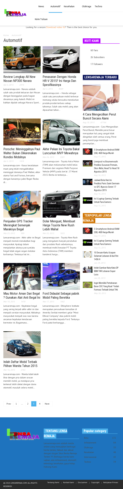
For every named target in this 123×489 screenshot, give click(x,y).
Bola (100, 437)
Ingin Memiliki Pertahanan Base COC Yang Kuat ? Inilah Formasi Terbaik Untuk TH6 (106, 286)
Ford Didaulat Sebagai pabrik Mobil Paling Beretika (61, 295)
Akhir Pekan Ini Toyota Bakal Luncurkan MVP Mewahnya (61, 151)
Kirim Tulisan (41, 19)
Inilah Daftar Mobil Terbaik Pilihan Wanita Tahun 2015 (20, 364)
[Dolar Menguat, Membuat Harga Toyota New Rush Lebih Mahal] (61, 204)
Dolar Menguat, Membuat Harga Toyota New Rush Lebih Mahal (59, 225)
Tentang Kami (53, 482)
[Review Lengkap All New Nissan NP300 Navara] (22, 59)
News (40, 9)
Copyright (95, 482)
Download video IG (55, 27)
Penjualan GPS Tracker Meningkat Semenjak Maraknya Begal (18, 225)
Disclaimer (82, 482)
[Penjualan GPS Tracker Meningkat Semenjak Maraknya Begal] (22, 204)
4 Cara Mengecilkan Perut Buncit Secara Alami (99, 116)
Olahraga (86, 6)
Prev (8, 403)
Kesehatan (69, 6)
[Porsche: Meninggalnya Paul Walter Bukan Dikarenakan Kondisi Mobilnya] (22, 131)
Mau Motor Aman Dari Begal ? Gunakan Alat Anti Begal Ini (21, 295)
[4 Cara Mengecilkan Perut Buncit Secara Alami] (101, 97)
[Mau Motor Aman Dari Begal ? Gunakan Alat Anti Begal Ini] (22, 276)
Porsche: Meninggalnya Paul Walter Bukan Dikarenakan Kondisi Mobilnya (21, 153)
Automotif (55, 6)
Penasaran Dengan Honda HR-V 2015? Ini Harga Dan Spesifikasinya (59, 81)
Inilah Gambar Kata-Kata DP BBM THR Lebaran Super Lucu (106, 271)
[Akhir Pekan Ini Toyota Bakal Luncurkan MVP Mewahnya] (61, 131)
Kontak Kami (68, 482)
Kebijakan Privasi (110, 482)
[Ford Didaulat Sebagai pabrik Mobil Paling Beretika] (61, 276)
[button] (117, 6)
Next (47, 403)
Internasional (100, 457)
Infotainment (100, 442)
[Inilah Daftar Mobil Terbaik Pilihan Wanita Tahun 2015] (22, 344)
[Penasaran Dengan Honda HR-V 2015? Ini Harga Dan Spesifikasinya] (61, 59)
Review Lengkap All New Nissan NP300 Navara (19, 79)
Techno (97, 9)
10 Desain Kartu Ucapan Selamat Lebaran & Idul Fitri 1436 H (106, 256)
